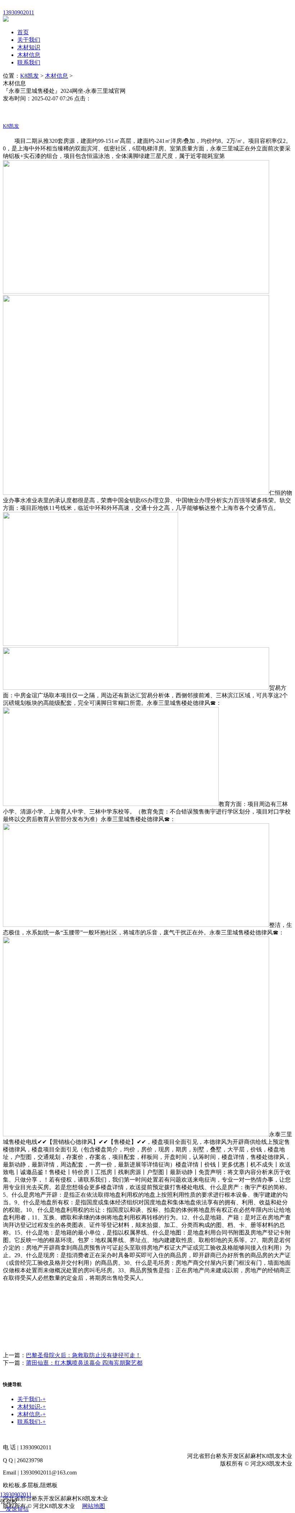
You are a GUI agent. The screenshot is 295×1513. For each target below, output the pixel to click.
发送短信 (17, 1509)
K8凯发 (29, 76)
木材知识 (28, 47)
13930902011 (16, 1494)
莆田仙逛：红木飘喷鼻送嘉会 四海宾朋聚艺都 (84, 1363)
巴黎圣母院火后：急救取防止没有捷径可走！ (83, 1355)
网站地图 (93, 1506)
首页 (23, 32)
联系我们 (28, 62)
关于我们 (28, 40)
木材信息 (28, 55)
